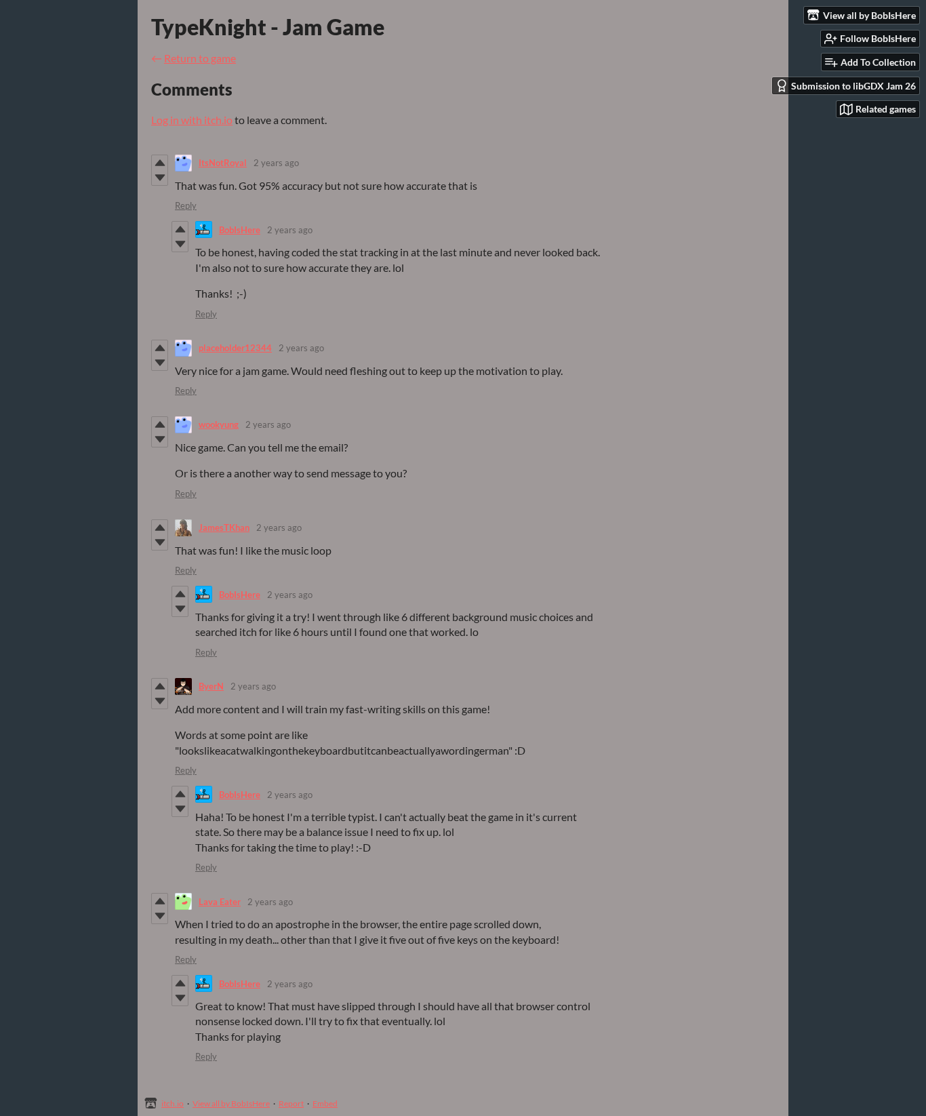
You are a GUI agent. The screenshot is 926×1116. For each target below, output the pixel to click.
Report (291, 1103)
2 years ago (276, 162)
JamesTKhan (224, 527)
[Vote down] (159, 177)
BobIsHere (239, 229)
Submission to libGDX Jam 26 (853, 86)
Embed (325, 1103)
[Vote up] (159, 162)
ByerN (211, 686)
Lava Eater (220, 901)
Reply (186, 205)
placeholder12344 (235, 347)
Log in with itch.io (192, 119)
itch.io (172, 1103)
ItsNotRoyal (223, 162)
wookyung (219, 424)
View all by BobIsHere (231, 1103)
